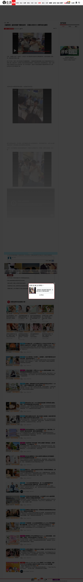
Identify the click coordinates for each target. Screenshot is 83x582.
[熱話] (21, 2)
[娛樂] (47, 2)
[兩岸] (36, 2)
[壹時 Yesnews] (7, 4)
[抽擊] (25, 2)
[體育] (43, 2)
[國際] (39, 2)
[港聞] (17, 2)
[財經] (32, 2)
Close (54, 284)
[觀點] (28, 2)
